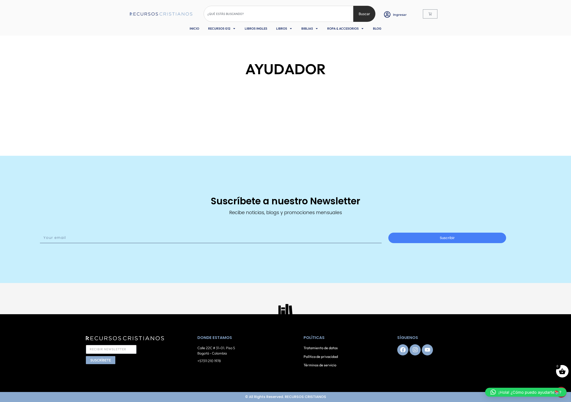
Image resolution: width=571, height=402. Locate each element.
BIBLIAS (307, 29)
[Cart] (430, 13)
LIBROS (281, 29)
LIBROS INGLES (256, 29)
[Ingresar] (387, 14)
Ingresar (400, 15)
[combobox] (278, 14)
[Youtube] (427, 349)
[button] (526, 392)
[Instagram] (415, 349)
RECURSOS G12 (219, 29)
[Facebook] (402, 349)
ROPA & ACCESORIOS (343, 29)
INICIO (194, 29)
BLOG (377, 29)
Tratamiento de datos (321, 348)
